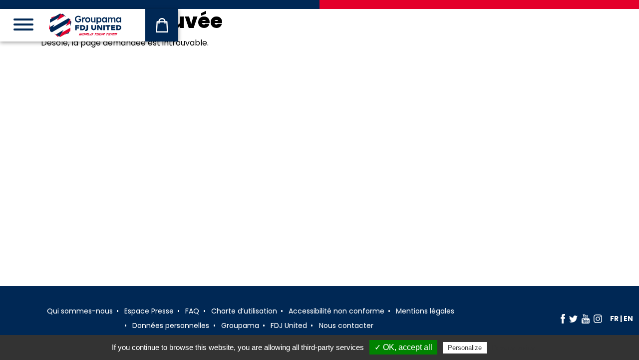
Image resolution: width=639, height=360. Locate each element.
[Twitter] (573, 318)
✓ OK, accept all (403, 347)
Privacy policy (513, 348)
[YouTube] (586, 318)
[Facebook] (563, 318)
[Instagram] (598, 318)
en (628, 319)
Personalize (465, 348)
